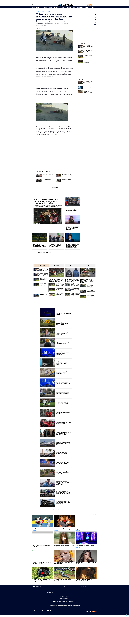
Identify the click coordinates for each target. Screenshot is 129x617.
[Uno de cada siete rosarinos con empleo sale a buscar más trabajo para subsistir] (87, 291)
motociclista (48, 11)
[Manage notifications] (126, 615)
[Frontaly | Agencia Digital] (94, 611)
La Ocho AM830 (65, 586)
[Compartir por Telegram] (95, 20)
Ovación (56, 7)
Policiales (69, 7)
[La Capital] (64, 5)
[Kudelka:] (56, 275)
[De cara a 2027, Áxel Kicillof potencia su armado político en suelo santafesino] (56, 241)
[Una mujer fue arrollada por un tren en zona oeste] (41, 295)
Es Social (92, 7)
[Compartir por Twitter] (95, 15)
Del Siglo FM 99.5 (83, 586)
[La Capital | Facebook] (40, 610)
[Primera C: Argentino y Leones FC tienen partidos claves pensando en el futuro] (56, 373)
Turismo (86, 7)
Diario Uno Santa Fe (50, 587)
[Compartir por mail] (95, 25)
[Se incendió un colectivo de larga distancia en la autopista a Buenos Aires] (56, 503)
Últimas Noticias (35, 7)
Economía (62, 7)
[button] (32, 4)
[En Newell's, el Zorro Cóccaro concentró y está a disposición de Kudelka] (56, 413)
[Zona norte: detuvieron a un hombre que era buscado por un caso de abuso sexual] (72, 275)
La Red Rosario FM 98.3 (67, 587)
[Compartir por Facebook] (95, 12)
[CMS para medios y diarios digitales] (88, 611)
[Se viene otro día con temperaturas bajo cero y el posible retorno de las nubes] (39, 241)
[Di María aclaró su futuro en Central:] (56, 403)
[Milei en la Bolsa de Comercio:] (56, 312)
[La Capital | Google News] (50, 610)
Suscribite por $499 (89, 5)
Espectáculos (80, 7)
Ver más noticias (56, 509)
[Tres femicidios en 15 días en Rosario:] (72, 223)
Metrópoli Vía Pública (50, 592)
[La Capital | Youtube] (48, 610)
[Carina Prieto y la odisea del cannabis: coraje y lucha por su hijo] (85, 82)
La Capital (38, 11)
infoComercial (49, 591)
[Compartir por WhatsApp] (95, 17)
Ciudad (45, 7)
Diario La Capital (49, 586)
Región (50, 7)
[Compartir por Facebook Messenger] (95, 22)
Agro (74, 7)
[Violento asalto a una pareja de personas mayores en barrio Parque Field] (56, 473)
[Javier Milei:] (72, 241)
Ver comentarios (55, 187)
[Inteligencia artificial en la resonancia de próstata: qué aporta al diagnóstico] (85, 87)
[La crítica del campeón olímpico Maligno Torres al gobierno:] (56, 483)
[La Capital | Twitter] (43, 610)
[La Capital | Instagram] (45, 610)
